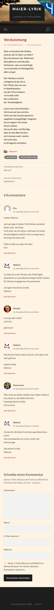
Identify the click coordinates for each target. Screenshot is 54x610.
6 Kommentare (33, 45)
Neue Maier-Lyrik (29, 157)
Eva (15, 208)
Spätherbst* (12, 180)
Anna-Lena (18, 385)
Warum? (13, 168)
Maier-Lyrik (27, 9)
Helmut (16, 264)
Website (8, 549)
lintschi (16, 308)
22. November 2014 (13, 45)
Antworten (9, 253)
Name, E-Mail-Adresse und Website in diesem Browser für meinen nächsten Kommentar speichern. (24, 566)
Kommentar (10, 490)
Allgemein (13, 151)
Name (7, 522)
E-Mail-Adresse (12, 536)
